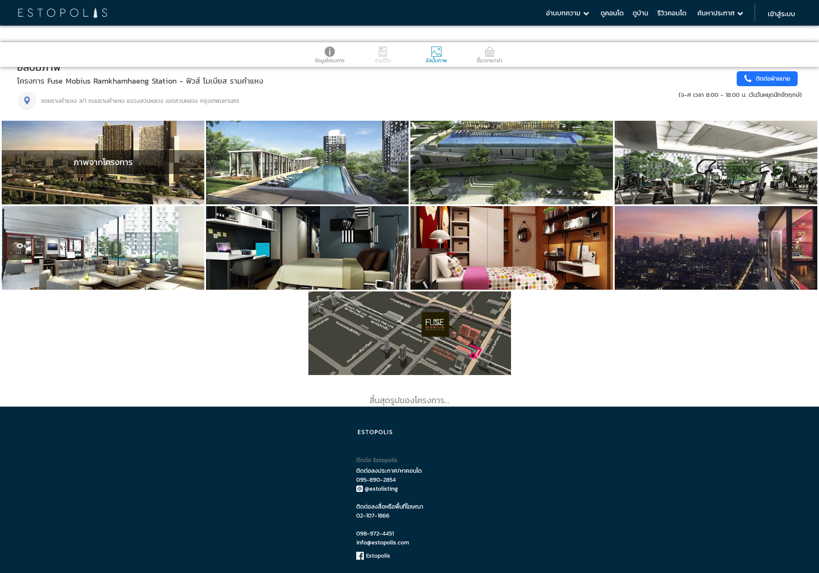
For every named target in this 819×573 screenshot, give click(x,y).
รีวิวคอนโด (671, 13)
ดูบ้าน (640, 13)
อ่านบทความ (564, 13)
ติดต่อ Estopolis (377, 460)
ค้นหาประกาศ (717, 13)
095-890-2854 (376, 479)
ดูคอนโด (612, 13)
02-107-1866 (372, 515)
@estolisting (381, 488)
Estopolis (377, 555)
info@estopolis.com (382, 542)
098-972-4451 (375, 533)
